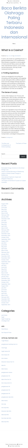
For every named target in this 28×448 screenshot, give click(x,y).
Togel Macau (4, 340)
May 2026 (4, 209)
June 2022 (4, 289)
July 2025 (3, 220)
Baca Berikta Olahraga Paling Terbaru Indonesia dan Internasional (14, 22)
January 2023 (4, 276)
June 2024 (4, 245)
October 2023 (5, 260)
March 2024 (4, 250)
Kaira (15, 444)
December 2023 (5, 256)
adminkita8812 (17, 55)
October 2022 (5, 282)
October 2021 (5, 303)
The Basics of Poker (21, 143)
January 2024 (4, 254)
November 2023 (5, 258)
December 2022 (5, 278)
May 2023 (4, 269)
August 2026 (4, 204)
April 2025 (4, 226)
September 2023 (5, 261)
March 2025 (4, 228)
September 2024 (5, 239)
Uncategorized (9, 137)
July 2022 (3, 288)
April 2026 (4, 211)
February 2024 (5, 252)
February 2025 (5, 230)
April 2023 (4, 271)
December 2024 (5, 233)
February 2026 (5, 215)
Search (3, 154)
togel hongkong (5, 319)
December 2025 (5, 219)
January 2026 (4, 217)
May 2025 (4, 224)
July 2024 (3, 243)
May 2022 (4, 291)
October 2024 (5, 237)
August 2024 (4, 241)
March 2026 (4, 213)
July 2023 (3, 265)
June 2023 (4, 267)
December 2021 (5, 299)
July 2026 (3, 205)
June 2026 (4, 207)
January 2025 (4, 232)
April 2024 (4, 248)
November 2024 (5, 235)
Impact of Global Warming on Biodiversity (12, 171)
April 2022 (4, 293)
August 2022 (4, 286)
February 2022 (5, 297)
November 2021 (5, 301)
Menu (14, 43)
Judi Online (4, 315)
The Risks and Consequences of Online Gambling (6, 145)
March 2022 (4, 295)
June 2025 (4, 222)
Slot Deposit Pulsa (6, 332)
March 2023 (4, 273)
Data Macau (4, 329)
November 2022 (5, 280)
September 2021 (5, 304)
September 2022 (5, 284)
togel (2, 317)
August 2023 (4, 263)
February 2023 (5, 275)
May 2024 (4, 247)
